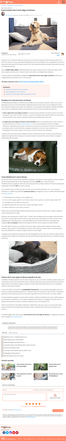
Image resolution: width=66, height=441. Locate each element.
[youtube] (13, 432)
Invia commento (58, 411)
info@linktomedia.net (30, 417)
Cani (58, 55)
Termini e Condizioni (40, 439)
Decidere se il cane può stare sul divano (16, 89)
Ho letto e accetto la (12, 409)
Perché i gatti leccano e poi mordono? (14, 340)
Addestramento (10, 5)
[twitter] (7, 432)
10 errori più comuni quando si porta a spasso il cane (17, 350)
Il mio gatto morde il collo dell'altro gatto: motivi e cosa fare (19, 345)
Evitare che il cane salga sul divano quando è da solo (20, 94)
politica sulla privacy (17, 410)
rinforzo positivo (8, 193)
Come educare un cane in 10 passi (24, 375)
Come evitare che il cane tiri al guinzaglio (23, 365)
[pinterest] (17, 432)
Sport (40, 328)
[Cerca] (64, 2)
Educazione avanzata (14, 328)
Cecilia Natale (9, 15)
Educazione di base (19, 5)
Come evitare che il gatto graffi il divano (31, 82)
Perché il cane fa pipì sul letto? (12, 348)
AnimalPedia (3, 5)
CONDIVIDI (59, 3)
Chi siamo (20, 439)
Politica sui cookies (61, 439)
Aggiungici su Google (25, 54)
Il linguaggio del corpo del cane (12, 353)
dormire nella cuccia (27, 124)
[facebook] (4, 432)
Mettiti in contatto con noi (29, 439)
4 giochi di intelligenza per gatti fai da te (14, 342)
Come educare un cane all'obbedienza (56, 375)
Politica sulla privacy (51, 439)
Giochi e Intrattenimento (50, 328)
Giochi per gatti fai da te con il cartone (14, 356)
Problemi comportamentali (29, 328)
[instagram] (10, 432)
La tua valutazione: (25, 406)
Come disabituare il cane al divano (15, 92)
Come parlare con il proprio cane (55, 365)
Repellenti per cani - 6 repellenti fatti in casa (15, 337)
